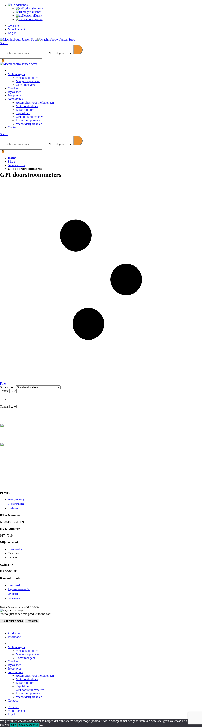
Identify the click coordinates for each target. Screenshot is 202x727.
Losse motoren (25, 109)
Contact (13, 127)
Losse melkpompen (28, 120)
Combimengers (25, 84)
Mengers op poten (27, 77)
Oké (13, 724)
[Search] (78, 49)
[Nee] (41, 725)
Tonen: (4, 391)
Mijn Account (16, 29)
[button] (4, 43)
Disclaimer (13, 508)
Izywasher (14, 92)
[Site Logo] (37, 39)
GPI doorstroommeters (30, 116)
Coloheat (13, 88)
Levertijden (13, 593)
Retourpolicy (14, 598)
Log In (12, 33)
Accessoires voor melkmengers (35, 102)
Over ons (13, 25)
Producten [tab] (14, 633)
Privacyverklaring (16, 499)
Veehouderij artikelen (29, 124)
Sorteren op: (8, 387)
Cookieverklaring (16, 503)
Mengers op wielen (28, 81)
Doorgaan (32, 620)
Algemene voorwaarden (19, 589)
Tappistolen (23, 113)
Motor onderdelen (27, 106)
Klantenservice (15, 585)
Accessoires (15, 99)
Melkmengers (16, 74)
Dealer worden (15, 549)
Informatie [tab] (14, 637)
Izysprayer (14, 95)
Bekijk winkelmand (12, 620)
